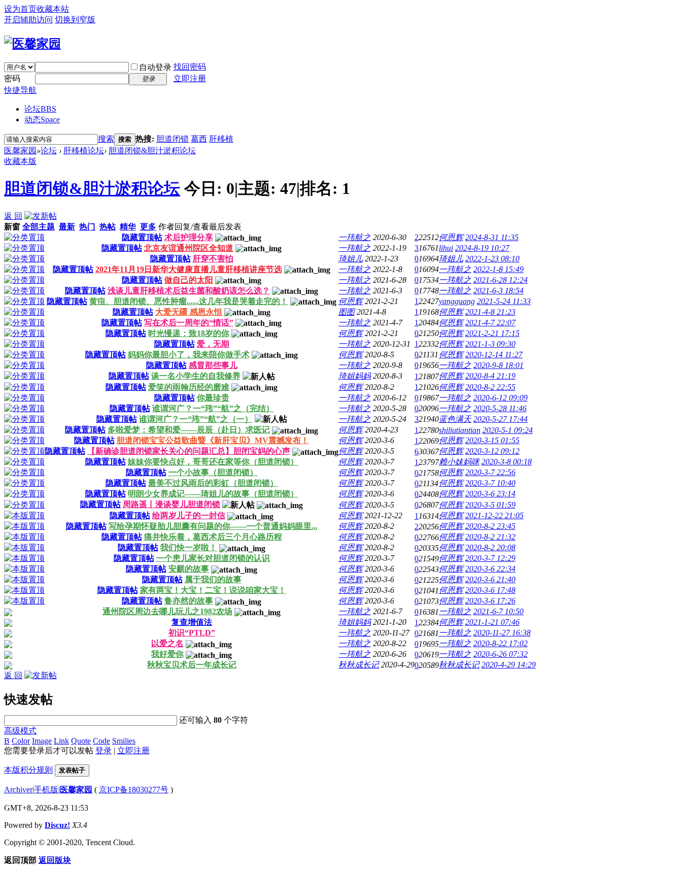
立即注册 (190, 78)
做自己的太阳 (188, 280)
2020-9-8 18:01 (498, 365)
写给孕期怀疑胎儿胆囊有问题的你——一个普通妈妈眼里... (213, 526)
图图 (346, 312)
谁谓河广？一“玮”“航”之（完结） (213, 408)
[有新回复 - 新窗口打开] (8, 613)
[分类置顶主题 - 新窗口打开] (24, 237)
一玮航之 (354, 237)
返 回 (13, 216)
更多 (148, 226)
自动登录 (155, 67)
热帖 (107, 226)
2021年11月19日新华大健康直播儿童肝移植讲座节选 (188, 269)
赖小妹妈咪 (459, 461)
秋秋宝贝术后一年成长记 (191, 664)
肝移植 (221, 139)
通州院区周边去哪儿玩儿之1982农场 (167, 611)
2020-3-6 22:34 (490, 568)
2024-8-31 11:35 (491, 237)
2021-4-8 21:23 (490, 312)
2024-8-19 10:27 (482, 248)
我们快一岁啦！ (188, 547)
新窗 (12, 226)
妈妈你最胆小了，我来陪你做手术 (189, 354)
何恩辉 (451, 237)
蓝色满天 (455, 419)
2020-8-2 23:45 (490, 526)
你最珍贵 (213, 397)
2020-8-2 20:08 (490, 547)
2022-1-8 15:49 (498, 269)
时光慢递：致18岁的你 (188, 333)
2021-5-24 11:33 (504, 301)
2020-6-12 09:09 (500, 397)
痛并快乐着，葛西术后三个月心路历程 (213, 536)
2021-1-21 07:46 (492, 622)
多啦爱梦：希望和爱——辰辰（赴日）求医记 (189, 429)
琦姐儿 (350, 258)
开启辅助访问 (28, 19)
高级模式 (20, 730)
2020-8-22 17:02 (500, 643)
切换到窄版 (75, 19)
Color (21, 741)
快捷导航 (20, 90)
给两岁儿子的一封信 (188, 515)
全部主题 (38, 226)
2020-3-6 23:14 (490, 493)
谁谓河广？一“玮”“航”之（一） (196, 419)
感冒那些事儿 (213, 365)
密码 (12, 78)
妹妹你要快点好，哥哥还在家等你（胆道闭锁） (213, 461)
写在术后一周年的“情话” (188, 322)
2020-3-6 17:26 (490, 600)
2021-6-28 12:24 (500, 280)
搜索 (106, 139)
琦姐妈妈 (354, 376)
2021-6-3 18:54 (498, 290)
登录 (103, 750)
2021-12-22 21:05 (494, 515)
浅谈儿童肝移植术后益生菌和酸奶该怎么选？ (189, 290)
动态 (42, 119)
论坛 (40, 109)
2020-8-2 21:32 (490, 536)
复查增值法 (191, 622)
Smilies (123, 741)
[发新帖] (40, 216)
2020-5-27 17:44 (500, 419)
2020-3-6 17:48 (490, 590)
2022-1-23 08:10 (492, 258)
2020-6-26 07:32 (500, 654)
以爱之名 (167, 643)
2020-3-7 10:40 (490, 483)
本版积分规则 (28, 769)
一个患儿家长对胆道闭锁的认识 (213, 558)
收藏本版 (20, 161)
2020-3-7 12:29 (490, 558)
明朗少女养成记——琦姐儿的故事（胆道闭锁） (213, 493)
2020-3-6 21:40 (490, 579)
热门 (87, 226)
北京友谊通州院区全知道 (188, 248)
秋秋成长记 (358, 664)
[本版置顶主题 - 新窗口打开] (24, 515)
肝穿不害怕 (213, 258)
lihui (446, 248)
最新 (67, 226)
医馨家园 (20, 150)
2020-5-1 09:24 (507, 430)
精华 (128, 226)
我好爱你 (167, 654)
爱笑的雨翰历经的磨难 (188, 387)
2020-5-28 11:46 (500, 408)
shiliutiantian (459, 430)
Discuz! (57, 825)
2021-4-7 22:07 (490, 322)
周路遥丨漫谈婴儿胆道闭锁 (171, 504)
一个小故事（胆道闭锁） (213, 472)
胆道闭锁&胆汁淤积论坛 (152, 150)
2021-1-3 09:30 (490, 344)
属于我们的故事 (213, 579)
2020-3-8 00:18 (506, 461)
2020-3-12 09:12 (492, 451)
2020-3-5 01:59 (490, 504)
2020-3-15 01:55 (492, 440)
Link (61, 741)
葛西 (199, 139)
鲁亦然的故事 (188, 600)
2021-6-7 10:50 (498, 611)
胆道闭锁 (172, 139)
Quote (81, 741)
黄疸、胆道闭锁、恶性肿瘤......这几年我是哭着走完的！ (188, 301)
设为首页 (20, 9)
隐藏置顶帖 (142, 237)
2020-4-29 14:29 (508, 664)
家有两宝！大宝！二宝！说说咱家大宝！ (213, 590)
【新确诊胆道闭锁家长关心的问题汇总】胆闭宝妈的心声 (188, 451)
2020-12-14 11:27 (494, 354)
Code (101, 741)
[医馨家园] (32, 43)
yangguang (457, 301)
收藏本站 (53, 9)
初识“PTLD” (191, 632)
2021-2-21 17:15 (492, 333)
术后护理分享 (188, 237)
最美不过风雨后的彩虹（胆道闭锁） (213, 483)
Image (42, 741)
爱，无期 (213, 344)
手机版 (46, 789)
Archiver (18, 789)
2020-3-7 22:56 (490, 472)
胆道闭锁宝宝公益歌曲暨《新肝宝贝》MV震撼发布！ (213, 440)
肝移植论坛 (83, 150)
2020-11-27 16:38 (502, 632)
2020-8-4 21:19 (490, 376)
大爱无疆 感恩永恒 (188, 312)
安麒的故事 (188, 568)
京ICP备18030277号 (133, 789)
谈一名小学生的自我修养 (195, 376)
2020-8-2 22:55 (490, 387)
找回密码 (190, 66)
